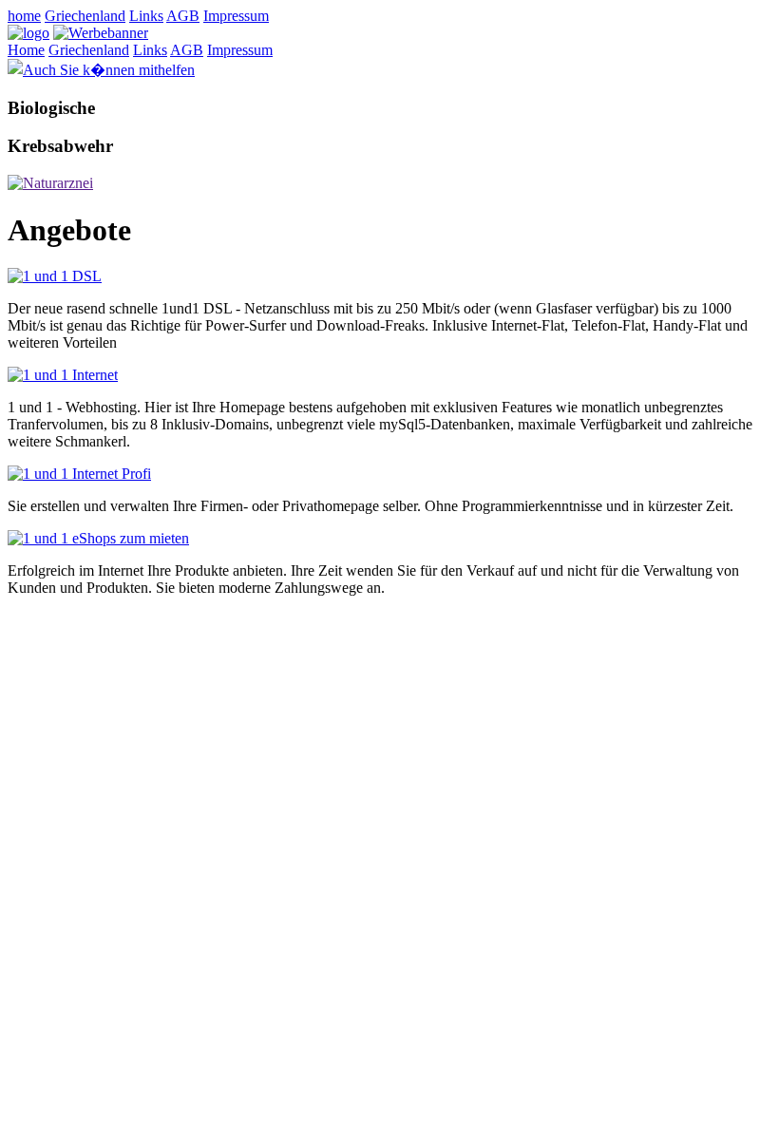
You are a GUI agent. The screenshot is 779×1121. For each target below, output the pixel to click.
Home (26, 50)
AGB (183, 16)
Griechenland (85, 16)
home (24, 16)
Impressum (236, 16)
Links (146, 16)
